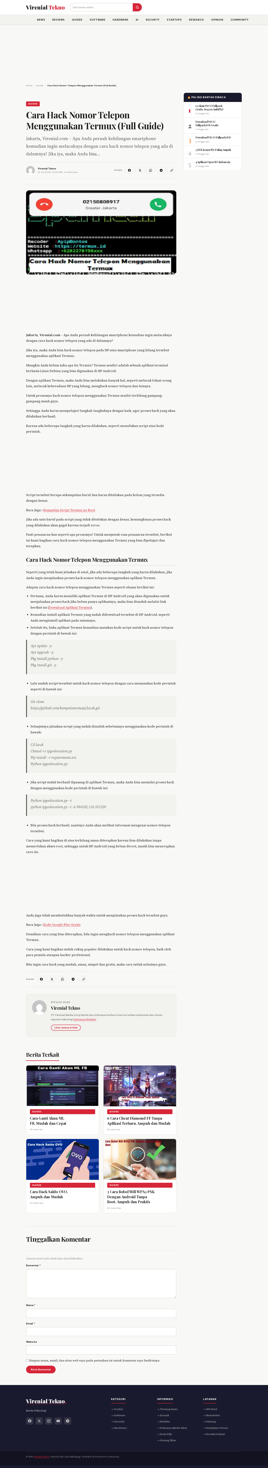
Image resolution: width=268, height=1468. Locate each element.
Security (153, 19)
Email (30, 1323)
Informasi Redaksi (85, 1019)
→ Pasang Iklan (166, 1440)
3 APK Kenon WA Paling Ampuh (213, 149)
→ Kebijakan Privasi (215, 1428)
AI (137, 19)
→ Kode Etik (164, 1434)
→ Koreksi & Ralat (214, 1434)
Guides (77, 19)
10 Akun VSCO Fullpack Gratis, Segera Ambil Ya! (209, 107)
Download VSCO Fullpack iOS (213, 137)
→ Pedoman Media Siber (172, 1428)
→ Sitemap (209, 1421)
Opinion (217, 19)
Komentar (33, 1265)
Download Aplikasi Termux (70, 607)
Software (97, 19)
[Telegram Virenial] (67, 1421)
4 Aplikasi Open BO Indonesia (212, 162)
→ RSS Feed (210, 1409)
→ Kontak (163, 1415)
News (41, 19)
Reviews (58, 19)
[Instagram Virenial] (48, 1421)
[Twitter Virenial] (39, 1421)
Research (196, 19)
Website (31, 1341)
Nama (30, 1305)
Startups (174, 19)
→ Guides (117, 1409)
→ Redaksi (163, 1421)
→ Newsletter (211, 1415)
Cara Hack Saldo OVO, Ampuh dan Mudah (49, 1194)
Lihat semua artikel (65, 1027)
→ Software (118, 1415)
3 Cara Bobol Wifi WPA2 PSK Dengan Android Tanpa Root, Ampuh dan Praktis (131, 1196)
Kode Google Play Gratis (61, 924)
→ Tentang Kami (167, 1409)
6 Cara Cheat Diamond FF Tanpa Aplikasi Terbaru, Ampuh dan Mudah (138, 1120)
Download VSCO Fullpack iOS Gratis (206, 123)
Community (240, 19)
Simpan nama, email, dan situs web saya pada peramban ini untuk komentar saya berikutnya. (94, 1360)
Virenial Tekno (65, 1008)
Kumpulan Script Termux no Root (69, 510)
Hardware (120, 19)
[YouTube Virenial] (58, 1421)
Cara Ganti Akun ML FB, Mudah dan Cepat (48, 1120)
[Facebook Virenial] (29, 1421)
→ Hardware (119, 1428)
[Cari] (137, 7)
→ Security (118, 1421)
